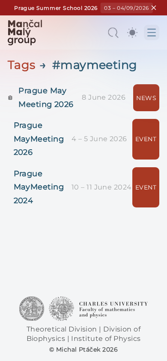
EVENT (145, 139)
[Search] (113, 32)
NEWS (146, 98)
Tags (22, 65)
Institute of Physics (105, 338)
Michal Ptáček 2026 (87, 349)
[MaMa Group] (25, 32)
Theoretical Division (63, 329)
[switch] (132, 32)
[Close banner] (153, 8)
